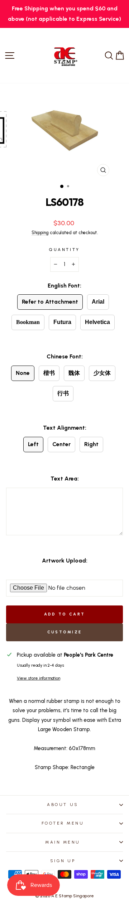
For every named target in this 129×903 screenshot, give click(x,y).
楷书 (49, 373)
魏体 (74, 373)
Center (61, 444)
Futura (62, 322)
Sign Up (63, 860)
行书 (63, 393)
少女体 (102, 373)
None (23, 373)
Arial (98, 302)
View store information (38, 678)
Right (91, 444)
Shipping (40, 232)
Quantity (64, 249)
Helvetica (97, 322)
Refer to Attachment (50, 301)
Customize (64, 632)
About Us (62, 804)
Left (33, 444)
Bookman (28, 322)
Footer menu (63, 823)
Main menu (62, 842)
